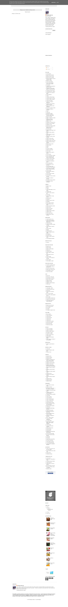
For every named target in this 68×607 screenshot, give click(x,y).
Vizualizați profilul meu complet (50, 26)
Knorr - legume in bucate (49, 417)
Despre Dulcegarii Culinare (50, 402)
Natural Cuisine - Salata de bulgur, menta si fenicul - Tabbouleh (50, 422)
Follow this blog (50, 473)
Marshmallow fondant (49, 113)
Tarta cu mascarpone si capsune (50, 155)
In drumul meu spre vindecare (50, 461)
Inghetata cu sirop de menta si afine (50, 370)
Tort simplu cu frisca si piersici (50, 179)
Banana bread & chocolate (50, 74)
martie (48, 508)
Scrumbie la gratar (49, 251)
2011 (47, 513)
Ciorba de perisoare (49, 317)
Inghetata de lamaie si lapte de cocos (50, 377)
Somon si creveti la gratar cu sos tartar (50, 258)
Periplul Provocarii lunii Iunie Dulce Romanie (50, 432)
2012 (47, 512)
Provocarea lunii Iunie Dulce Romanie (50, 435)
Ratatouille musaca (49, 235)
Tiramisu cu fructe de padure (50, 158)
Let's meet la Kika (48, 420)
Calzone (47, 188)
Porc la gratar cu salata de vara (50, 297)
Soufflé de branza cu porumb (50, 210)
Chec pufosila (48, 84)
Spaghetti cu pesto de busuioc (50, 282)
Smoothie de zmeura (49, 453)
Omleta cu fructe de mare (50, 334)
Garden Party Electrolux (49, 410)
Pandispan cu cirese (49, 124)
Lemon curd (48, 112)
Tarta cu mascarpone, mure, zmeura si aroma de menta (50, 157)
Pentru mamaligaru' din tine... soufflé (50, 232)
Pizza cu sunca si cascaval (50, 202)
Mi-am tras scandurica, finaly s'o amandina (50, 467)
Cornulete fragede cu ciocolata (50, 98)
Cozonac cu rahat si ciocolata (50, 99)
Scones (47, 147)
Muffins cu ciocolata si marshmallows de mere (49, 119)
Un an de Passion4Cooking (50, 442)
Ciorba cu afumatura (49, 315)
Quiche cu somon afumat (49, 248)
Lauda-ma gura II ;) (49, 462)
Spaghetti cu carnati (49, 281)
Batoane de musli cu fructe (50, 76)
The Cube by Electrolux (49, 440)
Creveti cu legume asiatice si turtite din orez (50, 266)
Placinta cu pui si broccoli (50, 305)
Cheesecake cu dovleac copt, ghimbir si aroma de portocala (50, 88)
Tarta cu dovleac (48, 154)
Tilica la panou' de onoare (50, 441)
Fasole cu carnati (48, 228)
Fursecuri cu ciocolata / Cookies (50, 107)
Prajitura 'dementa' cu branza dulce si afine (50, 134)
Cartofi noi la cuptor (49, 223)
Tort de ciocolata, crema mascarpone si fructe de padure (52, 534)
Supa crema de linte (49, 323)
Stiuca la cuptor (48, 259)
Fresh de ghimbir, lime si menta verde (50, 451)
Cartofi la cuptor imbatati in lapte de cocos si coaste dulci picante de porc (50, 221)
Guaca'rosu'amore (48, 197)
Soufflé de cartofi (48, 211)
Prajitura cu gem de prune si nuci (50, 344)
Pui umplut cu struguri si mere (50, 309)
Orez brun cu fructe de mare (50, 268)
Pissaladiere (48, 201)
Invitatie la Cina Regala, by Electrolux (50, 416)
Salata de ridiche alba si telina (50, 205)
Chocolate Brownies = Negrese (50, 91)
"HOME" (46, 569)
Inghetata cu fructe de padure (50, 362)
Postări (48, 67)
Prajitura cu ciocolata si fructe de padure (50, 136)
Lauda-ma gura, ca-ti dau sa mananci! (50, 464)
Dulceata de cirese (48, 358)
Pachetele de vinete (49, 230)
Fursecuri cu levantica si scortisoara (49, 109)
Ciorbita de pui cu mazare (50, 321)
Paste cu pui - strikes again (50, 276)
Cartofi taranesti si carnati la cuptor (50, 227)
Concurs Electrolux (49, 397)
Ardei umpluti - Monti (49, 287)
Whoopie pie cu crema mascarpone (49, 181)
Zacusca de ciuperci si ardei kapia (50, 350)
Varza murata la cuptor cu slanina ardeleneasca (50, 301)
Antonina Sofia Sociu (49, 15)
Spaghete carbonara (49, 280)
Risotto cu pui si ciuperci (49, 279)
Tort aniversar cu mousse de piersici (50, 161)
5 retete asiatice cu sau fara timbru (50, 385)
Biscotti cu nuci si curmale (50, 77)
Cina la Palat (48, 395)
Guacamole (47, 199)
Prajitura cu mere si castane (50, 139)
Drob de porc (48, 290)
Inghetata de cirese (49, 373)
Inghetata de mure (48, 378)
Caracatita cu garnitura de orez (50, 264)
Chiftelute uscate (48, 191)
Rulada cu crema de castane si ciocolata (50, 142)
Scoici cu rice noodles (49, 271)
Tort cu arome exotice (49, 162)
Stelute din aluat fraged (49, 149)
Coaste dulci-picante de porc (50, 289)
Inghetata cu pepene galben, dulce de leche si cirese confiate (50, 365)
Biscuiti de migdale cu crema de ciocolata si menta (50, 79)
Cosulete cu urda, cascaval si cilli (50, 193)
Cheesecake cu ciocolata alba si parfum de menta (50, 86)
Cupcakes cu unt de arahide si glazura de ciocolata (50, 104)
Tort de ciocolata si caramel (50, 173)
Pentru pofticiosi (48, 430)
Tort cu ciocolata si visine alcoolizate (50, 164)
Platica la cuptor (48, 247)
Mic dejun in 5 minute (49, 332)
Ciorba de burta (48, 316)
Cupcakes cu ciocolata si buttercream (49, 102)
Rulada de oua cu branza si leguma (50, 337)
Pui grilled (47, 308)
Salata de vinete (48, 207)
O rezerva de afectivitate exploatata (49, 426)
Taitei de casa (48, 283)
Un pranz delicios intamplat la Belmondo (50, 444)
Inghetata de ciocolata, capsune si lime (50, 372)
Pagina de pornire (27, 11)
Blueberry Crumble (49, 80)
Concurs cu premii (49, 396)
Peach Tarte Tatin (48, 128)
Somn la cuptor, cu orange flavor (50, 253)
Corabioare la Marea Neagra (50, 96)
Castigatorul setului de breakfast (50, 394)
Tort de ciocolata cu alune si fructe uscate (50, 172)
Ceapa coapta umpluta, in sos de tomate (50, 190)
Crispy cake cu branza (49, 100)
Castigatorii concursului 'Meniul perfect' (50, 390)
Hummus (47, 229)
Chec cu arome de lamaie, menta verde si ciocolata (50, 83)
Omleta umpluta (48, 335)
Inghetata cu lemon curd (49, 363)
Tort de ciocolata (48, 170)
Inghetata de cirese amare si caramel (50, 375)
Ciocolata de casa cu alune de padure (50, 93)
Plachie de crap (48, 246)
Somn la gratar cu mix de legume (50, 255)
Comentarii (48, 69)
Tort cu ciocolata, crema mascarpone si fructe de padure (50, 166)
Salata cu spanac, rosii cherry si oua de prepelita (50, 339)
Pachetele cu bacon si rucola (50, 200)
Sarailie (47, 146)
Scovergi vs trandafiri (49, 148)
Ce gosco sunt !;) (48, 457)
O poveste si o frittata (49, 333)
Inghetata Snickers (49, 380)
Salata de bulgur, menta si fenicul (50, 204)
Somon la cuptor (48, 256)
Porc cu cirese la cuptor (49, 293)
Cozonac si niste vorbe (49, 401)
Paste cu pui (48, 275)
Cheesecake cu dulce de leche (50, 90)
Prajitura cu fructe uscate (49, 138)
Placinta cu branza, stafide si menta (50, 132)
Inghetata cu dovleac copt (50, 361)
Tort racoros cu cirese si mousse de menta (50, 176)
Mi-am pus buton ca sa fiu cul (50, 465)
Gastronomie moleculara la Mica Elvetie (50, 412)
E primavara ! (48, 406)
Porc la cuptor (48, 296)
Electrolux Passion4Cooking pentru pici (50, 408)
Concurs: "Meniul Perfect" (50, 400)
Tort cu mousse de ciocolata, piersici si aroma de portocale (50, 169)
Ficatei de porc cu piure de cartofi (50, 292)
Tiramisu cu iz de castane (49, 159)
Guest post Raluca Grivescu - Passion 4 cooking (50, 414)
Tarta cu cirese (48, 150)
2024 (47, 506)
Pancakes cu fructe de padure (50, 123)
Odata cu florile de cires (49, 427)
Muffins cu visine (48, 120)
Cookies (47, 95)
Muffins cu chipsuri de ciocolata (50, 117)
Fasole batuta (48, 194)
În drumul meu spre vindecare (50, 510)
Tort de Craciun (48, 174)
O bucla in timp (48, 424)
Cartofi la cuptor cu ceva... (50, 219)
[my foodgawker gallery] (50, 500)
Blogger (40, 599)
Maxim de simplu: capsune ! (50, 331)
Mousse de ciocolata (49, 116)
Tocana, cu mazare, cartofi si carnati (50, 237)
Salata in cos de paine (49, 208)
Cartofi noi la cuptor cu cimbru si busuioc (50, 225)
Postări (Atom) (18, 13)
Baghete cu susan (48, 185)
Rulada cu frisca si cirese (49, 143)
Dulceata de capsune (49, 357)
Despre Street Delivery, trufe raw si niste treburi (50, 404)
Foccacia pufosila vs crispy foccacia (50, 196)
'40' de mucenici (48, 73)
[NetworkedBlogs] (50, 471)
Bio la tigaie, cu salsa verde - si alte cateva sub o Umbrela (50, 388)
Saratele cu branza (48, 209)
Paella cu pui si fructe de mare (50, 269)
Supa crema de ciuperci (49, 322)
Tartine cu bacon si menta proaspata (50, 215)
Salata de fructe (48, 452)
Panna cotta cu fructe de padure (50, 125)
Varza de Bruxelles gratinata (50, 238)
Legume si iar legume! (49, 329)
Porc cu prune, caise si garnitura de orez (50, 295)
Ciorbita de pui (48, 319)
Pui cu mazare (48, 307)
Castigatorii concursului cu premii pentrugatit (50, 392)
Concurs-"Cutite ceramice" (50, 398)
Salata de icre (48, 249)
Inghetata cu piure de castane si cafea (50, 367)
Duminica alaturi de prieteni (50, 405)
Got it (58, 2)
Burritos (47, 187)
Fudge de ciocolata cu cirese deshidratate (50, 106)
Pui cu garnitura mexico (49, 306)
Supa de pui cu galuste (49, 324)
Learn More (53, 2)
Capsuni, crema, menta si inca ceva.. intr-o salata (50, 449)
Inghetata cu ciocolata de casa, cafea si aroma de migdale (50, 360)
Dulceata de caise (48, 351)
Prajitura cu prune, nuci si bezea (50, 140)
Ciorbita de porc (48, 318)
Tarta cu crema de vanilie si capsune (50, 152)
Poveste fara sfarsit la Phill (50, 433)
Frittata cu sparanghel (49, 328)
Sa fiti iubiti (48, 436)
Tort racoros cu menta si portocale (49, 178)
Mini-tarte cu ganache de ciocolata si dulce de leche (50, 115)
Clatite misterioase (49, 94)
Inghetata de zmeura (49, 379)
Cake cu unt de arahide (49, 81)
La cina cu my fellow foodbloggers (49, 419)
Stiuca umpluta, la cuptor (49, 260)
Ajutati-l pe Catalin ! (49, 386)
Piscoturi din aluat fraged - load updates (50, 130)
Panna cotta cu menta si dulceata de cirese (49, 127)
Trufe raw (47, 242)
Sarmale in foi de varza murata (50, 299)
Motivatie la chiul (48, 468)
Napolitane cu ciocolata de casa (50, 122)
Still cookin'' (48, 437)
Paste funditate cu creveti (49, 270)
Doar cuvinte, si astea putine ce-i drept (50, 459)
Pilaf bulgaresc (48, 233)
